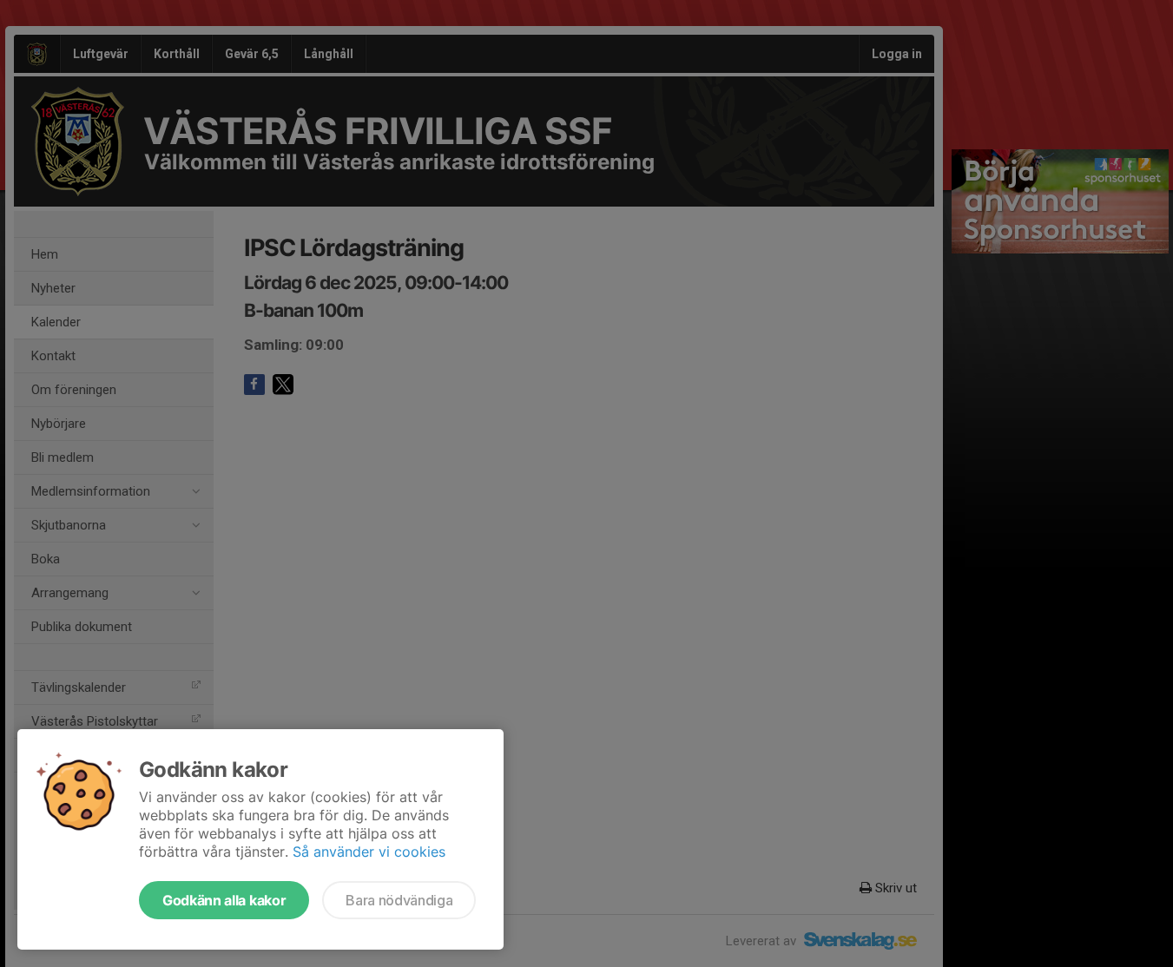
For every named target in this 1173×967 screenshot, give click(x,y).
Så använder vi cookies (369, 851)
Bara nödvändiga (399, 900)
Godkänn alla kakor (224, 900)
